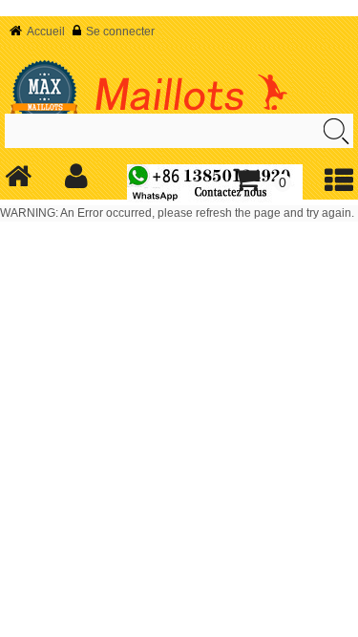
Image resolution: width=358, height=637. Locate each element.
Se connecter (120, 31)
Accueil (46, 31)
